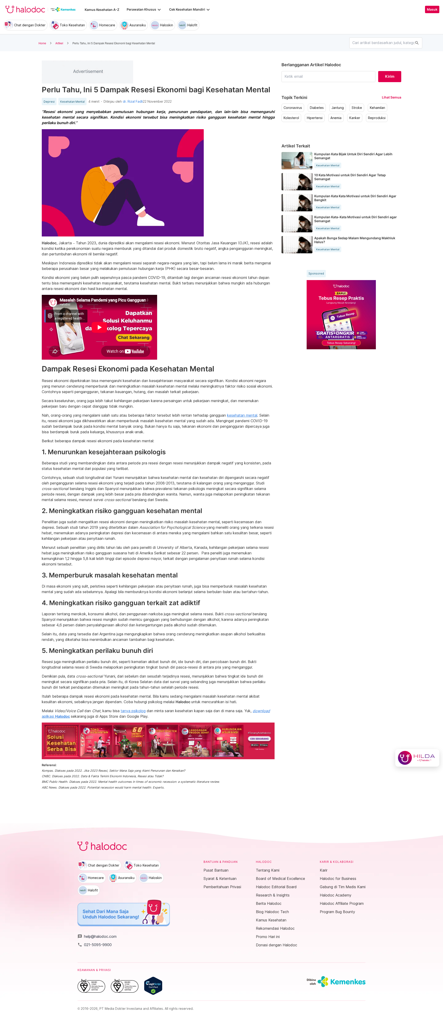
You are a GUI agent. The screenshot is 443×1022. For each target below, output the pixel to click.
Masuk (432, 9)
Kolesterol (291, 118)
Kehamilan (377, 108)
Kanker (354, 118)
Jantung (338, 108)
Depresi (49, 101)
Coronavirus (293, 108)
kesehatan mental (242, 415)
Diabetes (317, 108)
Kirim (389, 76)
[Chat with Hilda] (417, 758)
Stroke (357, 108)
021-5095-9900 (95, 944)
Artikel (59, 43)
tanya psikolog (133, 710)
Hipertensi (315, 118)
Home (42, 43)
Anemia (335, 118)
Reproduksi (377, 118)
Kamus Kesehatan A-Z (102, 10)
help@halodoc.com (97, 936)
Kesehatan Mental (72, 101)
